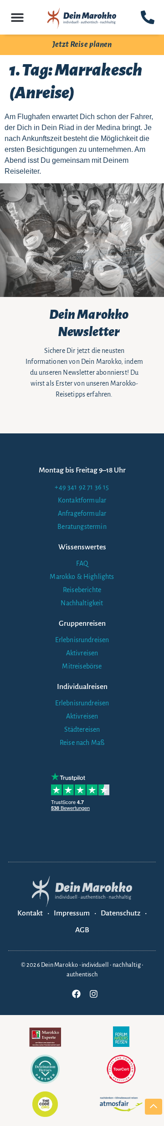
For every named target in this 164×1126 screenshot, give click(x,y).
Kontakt (30, 913)
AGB (82, 930)
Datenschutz (120, 913)
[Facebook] (76, 993)
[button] (17, 17)
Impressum (72, 913)
